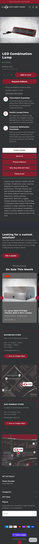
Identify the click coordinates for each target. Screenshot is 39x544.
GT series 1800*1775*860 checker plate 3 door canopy (18, 312)
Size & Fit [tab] (19, 156)
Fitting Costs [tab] (19, 174)
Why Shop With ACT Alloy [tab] (19, 168)
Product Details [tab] (19, 150)
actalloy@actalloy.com (11, 350)
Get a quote (10, 256)
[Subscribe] (35, 513)
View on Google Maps (17, 356)
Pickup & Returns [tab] (19, 162)
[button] (2, 7)
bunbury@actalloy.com (12, 417)
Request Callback (19, 81)
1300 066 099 (25, 2)
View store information (14, 93)
